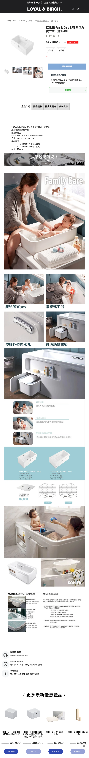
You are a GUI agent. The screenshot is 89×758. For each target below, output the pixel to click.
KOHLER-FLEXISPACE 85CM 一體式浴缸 (11, 733)
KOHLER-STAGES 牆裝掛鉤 (78, 733)
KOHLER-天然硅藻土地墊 (55, 733)
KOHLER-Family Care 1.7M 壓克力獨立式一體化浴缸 (65, 29)
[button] (4, 9)
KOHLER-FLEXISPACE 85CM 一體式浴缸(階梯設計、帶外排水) (33, 734)
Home (8, 21)
